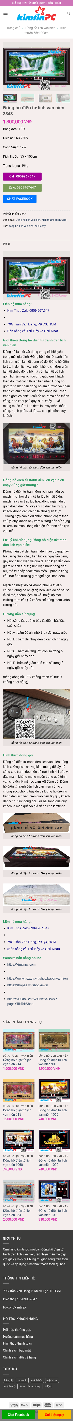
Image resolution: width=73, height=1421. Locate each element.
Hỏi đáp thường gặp (17, 1330)
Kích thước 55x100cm (54, 219)
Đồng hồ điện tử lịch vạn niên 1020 (53, 1162)
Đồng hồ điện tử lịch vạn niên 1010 (53, 1213)
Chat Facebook (18, 1415)
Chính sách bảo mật (17, 1350)
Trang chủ (13, 28)
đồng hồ (13, 225)
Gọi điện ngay (54, 1415)
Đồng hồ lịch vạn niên (40, 28)
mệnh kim (52, 1380)
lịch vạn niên (26, 225)
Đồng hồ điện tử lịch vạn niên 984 (17, 1213)
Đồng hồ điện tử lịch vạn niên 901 (53, 1062)
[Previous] (9, 66)
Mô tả (6, 243)
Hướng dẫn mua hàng (18, 1337)
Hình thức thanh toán (17, 1343)
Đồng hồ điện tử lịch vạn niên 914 (17, 1062)
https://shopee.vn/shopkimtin (27, 985)
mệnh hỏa (37, 1380)
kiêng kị (8, 1380)
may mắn (22, 1380)
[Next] (63, 66)
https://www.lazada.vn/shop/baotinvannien (37, 978)
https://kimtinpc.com (21, 964)
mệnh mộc (10, 1386)
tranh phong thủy (30, 1386)
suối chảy (40, 225)
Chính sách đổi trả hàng (19, 1357)
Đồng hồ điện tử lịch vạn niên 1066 (53, 1112)
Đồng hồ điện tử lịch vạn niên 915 (17, 1112)
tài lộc (47, 1386)
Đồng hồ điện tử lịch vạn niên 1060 (17, 1162)
